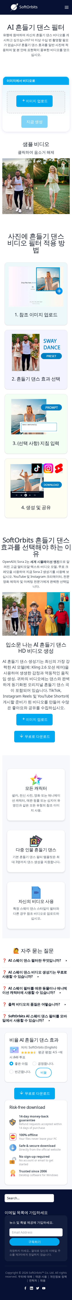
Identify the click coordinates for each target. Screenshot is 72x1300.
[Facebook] (25, 1288)
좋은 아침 (21, 1063)
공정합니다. (46, 1063)
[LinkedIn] (31, 1288)
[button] (36, 960)
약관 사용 (41, 1276)
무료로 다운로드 (37, 736)
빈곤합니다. (23, 1071)
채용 (43, 1280)
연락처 (33, 1280)
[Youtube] (43, 1288)
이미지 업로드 (37, 101)
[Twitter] (37, 1288)
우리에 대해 (25, 1276)
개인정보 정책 (58, 1276)
